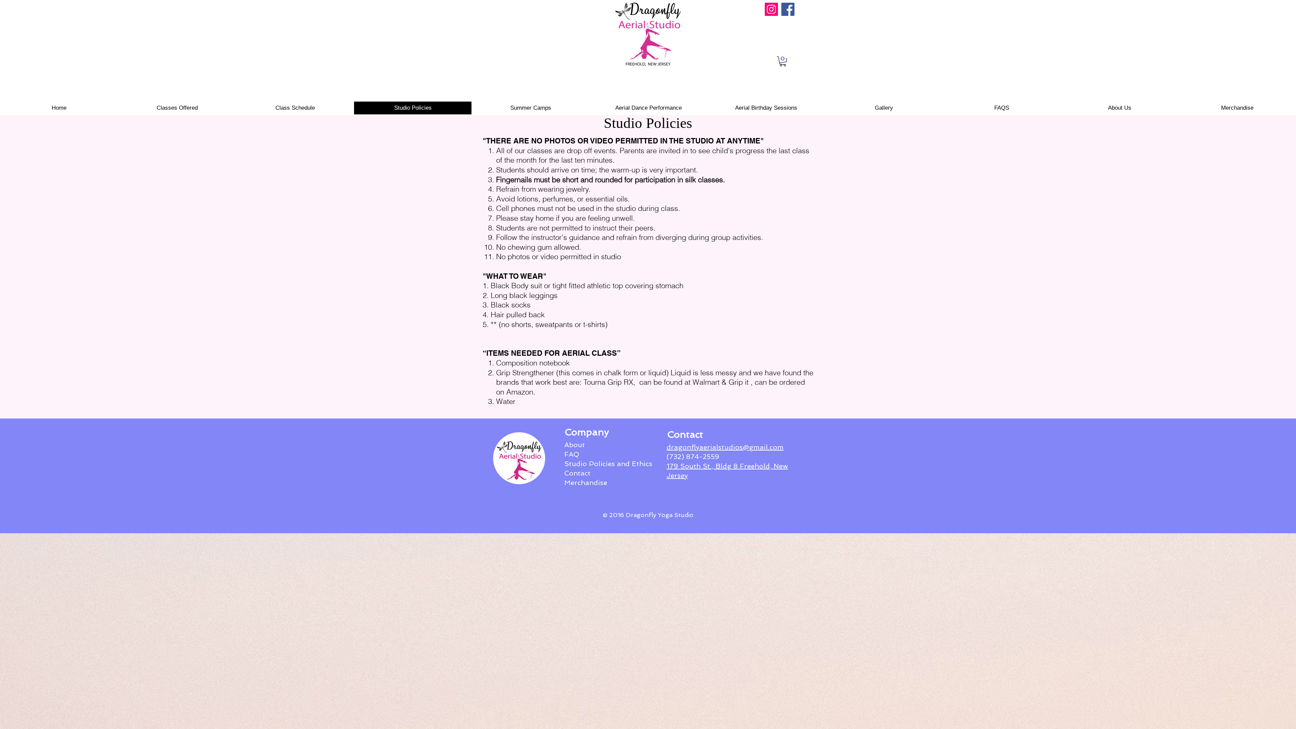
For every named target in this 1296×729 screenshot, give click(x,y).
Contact (577, 473)
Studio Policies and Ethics (608, 464)
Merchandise (585, 483)
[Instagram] (771, 9)
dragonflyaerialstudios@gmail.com (725, 447)
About (574, 445)
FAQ (571, 454)
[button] (783, 61)
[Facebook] (787, 9)
